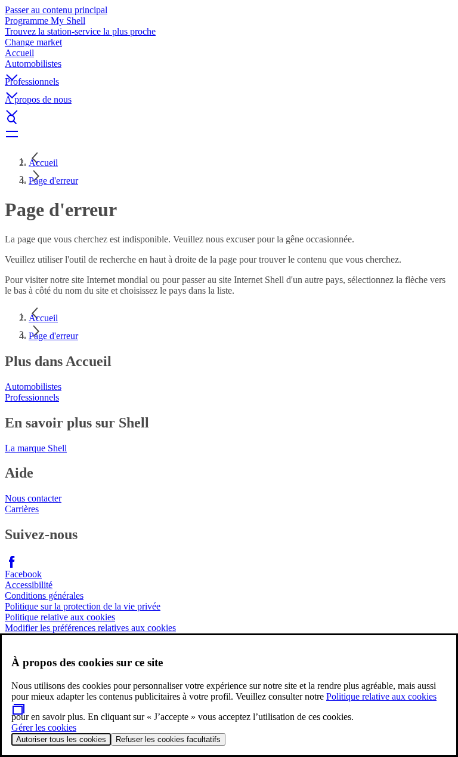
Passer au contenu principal (56, 10)
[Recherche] (229, 119)
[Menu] (229, 134)
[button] (229, 67)
